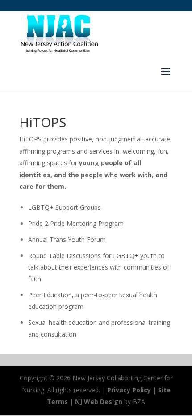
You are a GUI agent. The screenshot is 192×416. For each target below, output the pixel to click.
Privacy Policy (129, 390)
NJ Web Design (98, 401)
